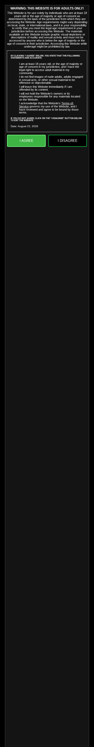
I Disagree (68, 141)
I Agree (26, 141)
